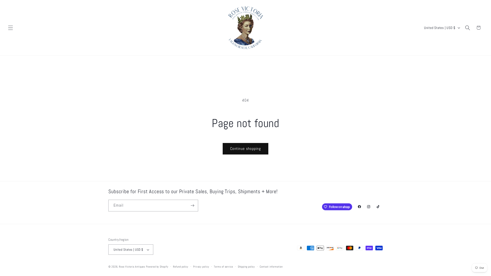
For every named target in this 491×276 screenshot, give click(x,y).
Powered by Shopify (157, 266)
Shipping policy (246, 266)
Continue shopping (245, 148)
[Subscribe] (192, 205)
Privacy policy (201, 266)
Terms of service (223, 266)
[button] (10, 27)
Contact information (271, 266)
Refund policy (180, 266)
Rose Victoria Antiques (132, 266)
